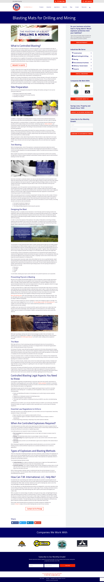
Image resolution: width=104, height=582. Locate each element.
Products (41, 7)
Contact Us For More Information (82, 112)
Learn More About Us (81, 99)
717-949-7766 (47, 575)
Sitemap (47, 578)
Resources (84, 7)
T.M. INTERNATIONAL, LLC (28, 7)
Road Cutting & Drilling (80, 56)
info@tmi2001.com (55, 575)
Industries (48, 7)
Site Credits (42, 578)
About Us (65, 7)
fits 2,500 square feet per (26, 337)
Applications (57, 7)
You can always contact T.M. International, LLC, (44, 302)
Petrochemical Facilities (81, 62)
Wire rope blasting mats (16, 295)
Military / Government (80, 66)
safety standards (48, 124)
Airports (76, 69)
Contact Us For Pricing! (34, 509)
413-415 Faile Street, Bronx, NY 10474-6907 (52, 573)
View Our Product (81, 42)
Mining (75, 59)
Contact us (17, 504)
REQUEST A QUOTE (18, 65)
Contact (77, 7)
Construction (77, 53)
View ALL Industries (82, 73)
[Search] (90, 7)
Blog (71, 7)
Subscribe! (67, 565)
